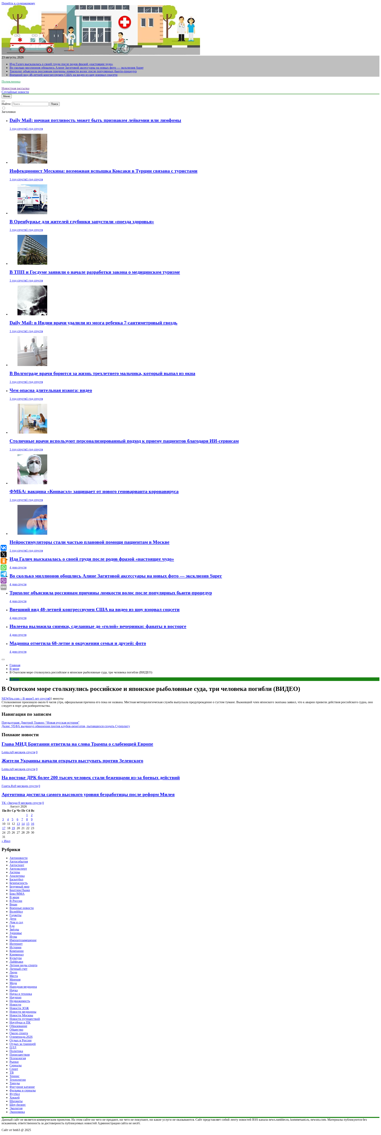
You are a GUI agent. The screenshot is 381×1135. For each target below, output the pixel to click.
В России (16, 901)
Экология (16, 1108)
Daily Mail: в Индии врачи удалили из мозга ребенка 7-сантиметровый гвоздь (93, 322)
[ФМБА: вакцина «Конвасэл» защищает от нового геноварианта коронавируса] (32, 483)
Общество (16, 1029)
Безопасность (19, 883)
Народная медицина (23, 986)
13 (18, 823)
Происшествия (20, 1054)
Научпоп (15, 997)
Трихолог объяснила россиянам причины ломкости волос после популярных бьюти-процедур (73, 71)
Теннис (14, 1076)
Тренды (15, 1083)
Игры (13, 936)
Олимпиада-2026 (21, 1036)
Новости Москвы (21, 1015)
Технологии (18, 1079)
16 (32, 823)
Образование (18, 1026)
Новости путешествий (25, 1019)
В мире (14, 679)
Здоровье (16, 933)
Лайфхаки (16, 961)
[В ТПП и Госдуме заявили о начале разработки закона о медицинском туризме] (32, 263)
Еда (12, 926)
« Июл (6, 841)
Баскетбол (16, 879)
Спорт (14, 1069)
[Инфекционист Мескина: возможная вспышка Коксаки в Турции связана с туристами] (32, 162)
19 (13, 828)
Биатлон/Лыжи (20, 890)
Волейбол (16, 911)
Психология (18, 1058)
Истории (15, 947)
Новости (15, 1004)
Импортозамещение (23, 940)
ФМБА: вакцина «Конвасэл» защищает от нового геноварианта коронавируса (94, 491)
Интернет (16, 943)
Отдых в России (21, 1040)
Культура (16, 958)
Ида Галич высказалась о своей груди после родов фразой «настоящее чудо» (61, 64)
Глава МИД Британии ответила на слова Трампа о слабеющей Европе (77, 744)
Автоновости (19, 858)
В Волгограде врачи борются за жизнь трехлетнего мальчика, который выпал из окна (102, 373)
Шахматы (16, 1101)
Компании (17, 951)
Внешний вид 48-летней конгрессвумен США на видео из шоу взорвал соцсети (63, 75)
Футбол (15, 1094)
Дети (13, 918)
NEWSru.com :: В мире (17, 698)
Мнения (15, 979)
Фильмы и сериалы (23, 1090)
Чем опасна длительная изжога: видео (51, 390)
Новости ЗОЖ (19, 1008)
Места (14, 976)
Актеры (15, 872)
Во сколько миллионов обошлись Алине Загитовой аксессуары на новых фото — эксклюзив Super (76, 67)
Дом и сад (16, 922)
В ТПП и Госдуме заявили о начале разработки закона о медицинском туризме (95, 272)
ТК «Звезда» (10, 803)
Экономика (17, 1112)
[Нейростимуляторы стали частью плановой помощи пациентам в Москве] (32, 533)
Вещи (13, 904)
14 (23, 823)
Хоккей (15, 1097)
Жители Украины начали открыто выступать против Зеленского (72, 760)
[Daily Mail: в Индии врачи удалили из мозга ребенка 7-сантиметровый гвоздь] (32, 314)
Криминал (17, 954)
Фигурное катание (22, 1087)
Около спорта (19, 1033)
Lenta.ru (7, 752)
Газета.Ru (8, 786)
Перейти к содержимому (18, 3)
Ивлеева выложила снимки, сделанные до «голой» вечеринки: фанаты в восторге (98, 626)
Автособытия (19, 861)
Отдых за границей (23, 1044)
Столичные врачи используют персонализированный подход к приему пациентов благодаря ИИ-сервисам (124, 441)
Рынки (14, 1061)
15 (27, 823)
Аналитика (17, 875)
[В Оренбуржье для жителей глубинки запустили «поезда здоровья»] (32, 213)
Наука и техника (21, 994)
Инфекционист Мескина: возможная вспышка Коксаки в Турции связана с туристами (103, 170)
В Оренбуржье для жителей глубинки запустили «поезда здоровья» (82, 221)
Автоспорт (17, 865)
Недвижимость (20, 1001)
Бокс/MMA (17, 893)
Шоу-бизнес (18, 1104)
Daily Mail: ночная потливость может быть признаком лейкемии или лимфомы (95, 120)
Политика (16, 1051)
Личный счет (18, 968)
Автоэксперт (18, 868)
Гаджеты (15, 915)
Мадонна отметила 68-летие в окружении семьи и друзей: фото (78, 643)
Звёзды (14, 929)
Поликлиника (11, 81)
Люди (13, 972)
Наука (14, 990)
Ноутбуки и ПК (20, 1022)
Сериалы (16, 1065)
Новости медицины (23, 1011)
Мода (13, 983)
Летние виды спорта (23, 965)
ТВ (12, 1072)
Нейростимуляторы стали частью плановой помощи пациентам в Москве (89, 542)
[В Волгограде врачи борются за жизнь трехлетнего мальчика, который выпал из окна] (32, 365)
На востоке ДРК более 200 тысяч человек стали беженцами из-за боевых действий (91, 777)
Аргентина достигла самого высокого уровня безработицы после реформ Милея (88, 794)
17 (3, 828)
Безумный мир (19, 886)
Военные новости (22, 908)
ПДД (13, 1047)
